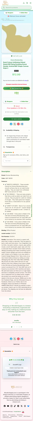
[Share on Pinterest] (18, 124)
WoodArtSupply (9, 411)
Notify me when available (31, 210)
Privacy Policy (6, 416)
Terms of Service (11, 414)
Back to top (16, 344)
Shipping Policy (13, 416)
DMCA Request (27, 416)
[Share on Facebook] (11, 124)
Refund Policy (20, 414)
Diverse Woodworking (16, 60)
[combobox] (16, 7)
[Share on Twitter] (14, 124)
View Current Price (16, 88)
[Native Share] (21, 124)
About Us (5, 414)
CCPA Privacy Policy (7, 417)
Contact (20, 416)
